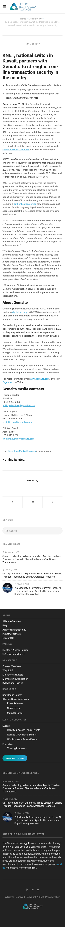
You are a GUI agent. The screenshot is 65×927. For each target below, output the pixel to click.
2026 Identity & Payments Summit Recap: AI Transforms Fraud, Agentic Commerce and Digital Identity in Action (37, 591)
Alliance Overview (11, 621)
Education (7, 744)
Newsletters (13, 708)
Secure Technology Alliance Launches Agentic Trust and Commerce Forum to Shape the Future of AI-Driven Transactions (31, 559)
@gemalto (7, 382)
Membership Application (15, 679)
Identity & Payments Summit (22, 734)
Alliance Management (14, 629)
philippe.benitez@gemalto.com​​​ (18, 405)
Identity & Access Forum (15, 650)
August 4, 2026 (11, 552)
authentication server (25, 204)
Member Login (15, 758)
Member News (14, 713)
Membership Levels (12, 674)
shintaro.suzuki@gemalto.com (18, 438)
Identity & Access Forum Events (23, 730)
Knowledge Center (12, 695)
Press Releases (15, 703)
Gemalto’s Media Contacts (22, 451)
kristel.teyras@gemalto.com (17, 422)
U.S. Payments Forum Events (22, 739)
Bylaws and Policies (12, 683)
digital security (19, 312)
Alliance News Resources (15, 699)
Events (6, 725)
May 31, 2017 (33, 44)
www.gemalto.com (39, 378)
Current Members (11, 666)
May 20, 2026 (22, 584)
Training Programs (17, 748)
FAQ (4, 625)
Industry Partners (11, 634)
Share (31, 480)
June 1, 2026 (10, 570)
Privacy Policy (52, 897)
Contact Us (8, 638)
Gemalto (16, 149)
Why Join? (7, 670)
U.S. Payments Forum (13, 654)
